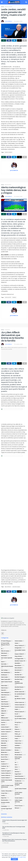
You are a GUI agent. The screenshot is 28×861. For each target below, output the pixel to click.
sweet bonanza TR (20, 778)
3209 (2, 715)
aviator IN (3, 734)
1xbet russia (4, 701)
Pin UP (16, 714)
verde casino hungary (18, 783)
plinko (16, 727)
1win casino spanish (6, 658)
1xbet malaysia (5, 692)
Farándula (7, 329)
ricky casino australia (18, 757)
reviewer (17, 752)
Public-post (18, 741)
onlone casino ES (19, 704)
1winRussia (4, 675)
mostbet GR (18, 674)
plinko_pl (17, 734)
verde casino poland (20, 788)
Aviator (3, 724)
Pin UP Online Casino (20, 718)
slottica (17, 771)
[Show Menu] (2, 2)
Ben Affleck (8, 586)
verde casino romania (18, 793)
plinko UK (17, 731)
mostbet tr (18, 689)
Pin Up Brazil (18, 716)
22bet (2, 708)
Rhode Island (8, 184)
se (15, 762)
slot (16, 764)
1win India (3, 664)
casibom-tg (4, 766)
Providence (18, 736)
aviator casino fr (6, 731)
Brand (2, 761)
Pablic (16, 709)
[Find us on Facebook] (2, 633)
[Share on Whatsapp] (3, 40)
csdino (3, 795)
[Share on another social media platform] (24, 40)
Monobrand (18, 670)
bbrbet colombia (6, 750)
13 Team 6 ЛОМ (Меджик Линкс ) (5, 644)
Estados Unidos (8, 6)
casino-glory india (6, 791)
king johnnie (18, 656)
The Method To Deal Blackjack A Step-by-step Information (13, 833)
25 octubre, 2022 (18, 21)
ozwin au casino (19, 707)
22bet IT (3, 713)
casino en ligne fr (6, 771)
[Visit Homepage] (14, 2)
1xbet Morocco (5, 695)
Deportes (3, 798)
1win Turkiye (4, 670)
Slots (16, 767)
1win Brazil (4, 655)
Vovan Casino (18, 798)
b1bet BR (3, 743)
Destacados (4, 800)
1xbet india (4, 685)
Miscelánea (18, 665)
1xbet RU (3, 699)
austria (3, 722)
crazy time (4, 793)
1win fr (3, 661)
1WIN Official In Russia (7, 666)
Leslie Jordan (8, 152)
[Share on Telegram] (14, 40)
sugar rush (18, 774)
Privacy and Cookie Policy (19, 857)
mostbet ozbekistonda (19, 682)
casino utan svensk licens (6, 780)
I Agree (14, 859)
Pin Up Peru (18, 722)
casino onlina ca (6, 773)
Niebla (14, 297)
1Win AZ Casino (5, 651)
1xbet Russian (5, 704)
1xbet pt (3, 697)
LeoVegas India (19, 658)
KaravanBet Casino (20, 650)
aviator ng (4, 741)
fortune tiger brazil (6, 808)
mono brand (18, 668)
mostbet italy (18, 679)
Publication (18, 743)
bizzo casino (4, 754)
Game (16, 643)
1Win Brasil (4, 653)
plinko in (17, 729)
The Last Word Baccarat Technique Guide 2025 (13, 827)
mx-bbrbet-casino (20, 698)
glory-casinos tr (19, 645)
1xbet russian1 (5, 706)
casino (3, 768)
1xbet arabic (4, 677)
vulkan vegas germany (18, 800)
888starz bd (4, 718)
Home (2, 6)
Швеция (17, 808)
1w (1, 648)
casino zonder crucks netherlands (7, 786)
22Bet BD (3, 711)
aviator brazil (5, 727)
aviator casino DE (6, 729)
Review (17, 750)
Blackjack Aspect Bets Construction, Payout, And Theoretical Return (14, 840)
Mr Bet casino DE (19, 691)
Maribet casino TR (20, 661)
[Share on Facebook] (8, 40)
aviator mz (4, 738)
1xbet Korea (4, 688)
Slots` (16, 769)
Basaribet (4, 748)
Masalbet (17, 663)
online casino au (19, 702)
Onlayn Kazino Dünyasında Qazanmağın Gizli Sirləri (14, 820)
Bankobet (3, 745)
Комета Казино (19, 805)
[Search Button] (26, 2)
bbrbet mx (4, 752)
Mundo (17, 696)
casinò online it (5, 777)
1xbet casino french (6, 681)
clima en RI (8, 297)
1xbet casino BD (5, 679)
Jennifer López (16, 586)
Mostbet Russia (19, 687)
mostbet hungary (19, 677)
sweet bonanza (19, 776)
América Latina (5, 720)
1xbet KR (3, 690)
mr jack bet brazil (19, 694)
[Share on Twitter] (19, 40)
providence (9, 21)
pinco (16, 724)
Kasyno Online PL (19, 654)
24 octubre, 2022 (18, 344)
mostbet (17, 672)
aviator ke (4, 736)
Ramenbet (18, 748)
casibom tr (4, 764)
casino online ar (5, 775)
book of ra (4, 757)
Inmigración (18, 648)
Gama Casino (18, 641)
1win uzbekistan (5, 672)
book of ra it (4, 759)
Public (16, 738)
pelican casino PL (19, 711)
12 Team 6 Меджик (6, 641)
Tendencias (18, 781)
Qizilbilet (17, 745)
